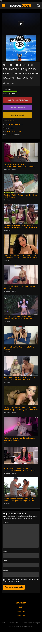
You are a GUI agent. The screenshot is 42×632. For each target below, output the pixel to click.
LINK (17, 107)
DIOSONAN (10, 121)
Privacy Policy (21, 611)
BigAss (9, 131)
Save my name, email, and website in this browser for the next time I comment (22, 580)
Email (5, 561)
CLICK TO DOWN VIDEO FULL (18, 100)
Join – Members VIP (17, 115)
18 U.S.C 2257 (21, 603)
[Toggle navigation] (3, 5)
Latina (12, 128)
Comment (6, 522)
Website (5, 570)
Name (5, 551)
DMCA (21, 607)
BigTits (14, 131)
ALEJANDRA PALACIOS (15, 124)
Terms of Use (21, 615)
